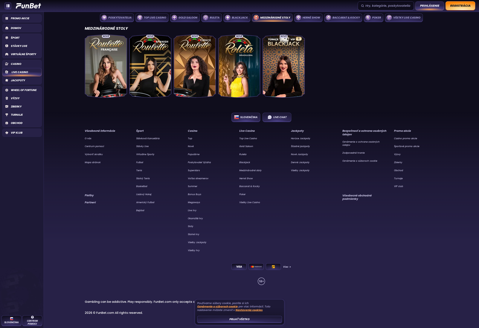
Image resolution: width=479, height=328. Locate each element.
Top (190, 138)
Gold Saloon (246, 146)
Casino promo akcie (405, 138)
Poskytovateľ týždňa (199, 162)
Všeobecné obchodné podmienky (357, 197)
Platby (89, 195)
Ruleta (242, 154)
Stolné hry (193, 234)
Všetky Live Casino (249, 202)
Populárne (193, 154)
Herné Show (246, 178)
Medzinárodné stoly (250, 170)
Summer (192, 186)
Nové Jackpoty (299, 154)
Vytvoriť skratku (94, 154)
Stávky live (142, 146)
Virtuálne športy (145, 154)
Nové (191, 146)
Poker (242, 194)
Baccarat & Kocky (249, 186)
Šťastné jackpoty (300, 146)
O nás (88, 138)
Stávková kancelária (148, 138)
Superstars (194, 170)
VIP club (398, 186)
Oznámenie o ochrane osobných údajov (361, 143)
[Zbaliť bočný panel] (7, 5)
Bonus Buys (194, 194)
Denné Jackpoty (300, 162)
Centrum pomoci (94, 146)
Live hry (192, 210)
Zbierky (398, 162)
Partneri (90, 202)
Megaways (194, 202)
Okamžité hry (195, 218)
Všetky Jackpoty (197, 242)
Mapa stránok (93, 162)
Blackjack (244, 162)
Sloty (190, 226)
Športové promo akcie (406, 146)
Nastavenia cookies (249, 310)
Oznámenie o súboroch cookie (359, 160)
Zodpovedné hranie (353, 152)
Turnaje (398, 178)
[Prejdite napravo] (473, 17)
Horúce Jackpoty (300, 138)
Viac (285, 267)
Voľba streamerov (198, 178)
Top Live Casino (248, 138)
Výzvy (397, 154)
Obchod (398, 170)
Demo (106, 91)
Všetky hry (194, 250)
